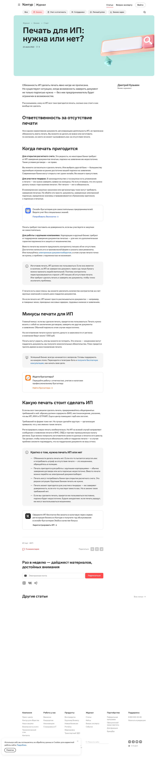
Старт (46, 23)
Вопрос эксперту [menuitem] (124, 5)
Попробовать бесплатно (44, 216)
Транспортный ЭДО (72, 733)
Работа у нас (49, 712)
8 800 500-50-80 (135, 717)
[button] (30, 549)
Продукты (69, 712)
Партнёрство (113, 712)
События (89, 727)
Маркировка (70, 730)
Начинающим (48, 724)
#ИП (31, 543)
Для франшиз (112, 728)
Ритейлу (68, 727)
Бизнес (37, 23)
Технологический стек (29, 731)
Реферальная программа (112, 718)
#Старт (25, 543)
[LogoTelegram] (36, 583)
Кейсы (88, 720)
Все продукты (70, 717)
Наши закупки (27, 724)
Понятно (10, 750)
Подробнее (21, 745)
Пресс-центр (27, 717)
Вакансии (47, 717)
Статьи (88, 717)
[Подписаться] (94, 575)
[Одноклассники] (97, 549)
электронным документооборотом (55, 252)
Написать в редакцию (137, 720)
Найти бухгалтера (41, 388)
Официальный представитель (113, 724)
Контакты (26, 735)
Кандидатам (48, 720)
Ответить (38, 643)
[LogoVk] (30, 583)
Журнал (26, 23)
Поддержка (133, 712)
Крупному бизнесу (72, 720)
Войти (140, 5)
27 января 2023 (45, 675)
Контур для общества (30, 720)
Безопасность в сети (30, 727)
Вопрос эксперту (92, 724)
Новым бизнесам (71, 724)
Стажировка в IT (49, 727)
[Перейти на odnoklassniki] (133, 741)
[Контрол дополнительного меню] (19, 4)
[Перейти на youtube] (137, 741)
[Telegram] (101, 549)
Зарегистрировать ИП (44, 525)
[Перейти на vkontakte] (129, 741)
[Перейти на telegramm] (140, 741)
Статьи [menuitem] (109, 5)
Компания (27, 712)
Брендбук (111, 731)
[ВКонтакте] (92, 549)
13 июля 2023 (42, 629)
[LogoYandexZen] (24, 583)
